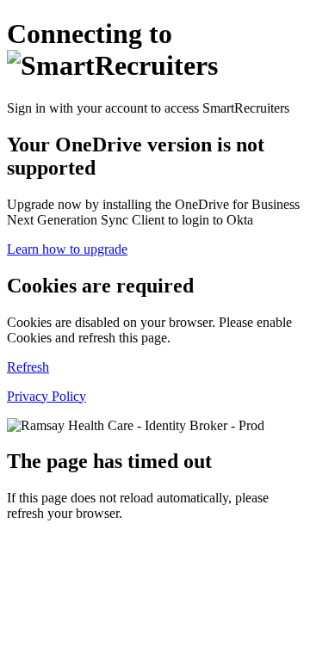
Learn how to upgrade (67, 249)
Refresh (28, 367)
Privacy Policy (46, 396)
